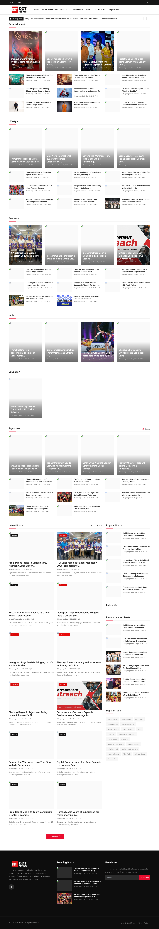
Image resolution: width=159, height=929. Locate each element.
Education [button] (100, 10)
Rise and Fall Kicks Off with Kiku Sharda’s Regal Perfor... (38, 103)
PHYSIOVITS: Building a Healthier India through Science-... (39, 270)
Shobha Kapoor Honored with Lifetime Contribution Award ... (135, 680)
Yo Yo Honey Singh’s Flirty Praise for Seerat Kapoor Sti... (136, 667)
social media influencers (127, 734)
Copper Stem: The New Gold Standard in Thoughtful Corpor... (87, 284)
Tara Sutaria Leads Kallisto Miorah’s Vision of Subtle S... (136, 187)
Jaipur (140, 729)
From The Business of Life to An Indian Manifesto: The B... (86, 270)
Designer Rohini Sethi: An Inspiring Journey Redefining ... (87, 187)
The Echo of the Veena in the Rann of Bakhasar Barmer (87, 480)
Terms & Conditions (127, 923)
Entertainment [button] (49, 10)
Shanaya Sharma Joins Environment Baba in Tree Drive (132, 353)
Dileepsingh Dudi (16, 68)
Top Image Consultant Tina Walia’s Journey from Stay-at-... (39, 284)
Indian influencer (113, 754)
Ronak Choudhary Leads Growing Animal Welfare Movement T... (59, 466)
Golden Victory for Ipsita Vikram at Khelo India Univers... (39, 494)
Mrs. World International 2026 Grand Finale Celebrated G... (59, 159)
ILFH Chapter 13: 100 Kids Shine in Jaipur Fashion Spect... (39, 187)
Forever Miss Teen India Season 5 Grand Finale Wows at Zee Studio (51, 18)
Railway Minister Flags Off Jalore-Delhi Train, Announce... (132, 466)
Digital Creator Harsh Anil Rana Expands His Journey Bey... (132, 159)
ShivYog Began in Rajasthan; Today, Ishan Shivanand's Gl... (25, 467)
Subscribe (145, 877)
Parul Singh (139, 719)
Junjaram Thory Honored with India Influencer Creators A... (136, 494)
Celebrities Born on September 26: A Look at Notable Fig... (135, 90)
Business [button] (77, 10)
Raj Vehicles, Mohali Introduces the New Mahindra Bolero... (39, 297)
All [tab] (143, 429)
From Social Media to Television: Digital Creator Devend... (38, 173)
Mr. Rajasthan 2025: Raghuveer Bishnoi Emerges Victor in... (86, 494)
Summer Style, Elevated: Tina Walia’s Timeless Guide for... (85, 200)
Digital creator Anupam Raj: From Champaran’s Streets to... (60, 353)
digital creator (112, 719)
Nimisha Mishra (113, 729)
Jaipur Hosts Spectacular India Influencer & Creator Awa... (135, 653)
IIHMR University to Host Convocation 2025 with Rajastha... (22, 409)
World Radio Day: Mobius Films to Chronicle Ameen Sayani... (87, 76)
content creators (133, 744)
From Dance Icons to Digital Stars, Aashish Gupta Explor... (25, 160)
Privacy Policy (143, 923)
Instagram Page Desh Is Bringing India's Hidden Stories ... (94, 256)
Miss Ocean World (128, 724)
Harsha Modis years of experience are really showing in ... (87, 173)
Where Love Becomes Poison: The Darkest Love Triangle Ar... (39, 76)
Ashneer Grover (140, 754)
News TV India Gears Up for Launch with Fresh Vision (136, 284)
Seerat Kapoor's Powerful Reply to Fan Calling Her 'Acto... (59, 62)
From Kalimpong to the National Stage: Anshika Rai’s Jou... (135, 575)
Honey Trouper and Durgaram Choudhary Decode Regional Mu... (135, 103)
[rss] (11, 887)
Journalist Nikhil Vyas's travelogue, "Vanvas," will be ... (136, 480)
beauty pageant (128, 729)
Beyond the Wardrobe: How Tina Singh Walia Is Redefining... (96, 159)
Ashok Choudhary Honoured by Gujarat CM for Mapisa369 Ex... (134, 270)
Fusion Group (112, 739)
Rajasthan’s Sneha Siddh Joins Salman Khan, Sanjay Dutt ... (132, 62)
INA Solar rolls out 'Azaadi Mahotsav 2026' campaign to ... (24, 256)
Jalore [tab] (147, 429)
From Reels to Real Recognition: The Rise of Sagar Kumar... (22, 353)
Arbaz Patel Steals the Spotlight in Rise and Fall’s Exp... (87, 103)
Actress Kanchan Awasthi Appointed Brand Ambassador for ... (87, 91)
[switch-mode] (148, 2)
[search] (148, 9)
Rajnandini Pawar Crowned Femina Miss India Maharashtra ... (135, 200)
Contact (11, 2)
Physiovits (124, 739)
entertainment (113, 749)
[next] (148, 18)
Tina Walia (126, 754)
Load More (54, 836)
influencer (111, 734)
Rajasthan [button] (114, 10)
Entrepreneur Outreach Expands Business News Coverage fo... (131, 256)
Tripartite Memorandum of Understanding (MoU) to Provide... (39, 480)
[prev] (145, 18)
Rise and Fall (112, 759)
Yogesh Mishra (113, 724)
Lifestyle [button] (64, 10)
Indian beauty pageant (130, 749)
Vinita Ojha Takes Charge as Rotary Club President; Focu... (87, 507)
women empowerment (116, 744)
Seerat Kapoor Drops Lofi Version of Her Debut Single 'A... (136, 694)
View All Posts (96, 526)
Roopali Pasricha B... (53, 165)
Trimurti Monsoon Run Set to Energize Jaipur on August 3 (37, 507)
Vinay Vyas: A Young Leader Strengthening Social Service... (97, 466)
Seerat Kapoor (126, 719)
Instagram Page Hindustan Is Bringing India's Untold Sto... (61, 257)
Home (36, 10)
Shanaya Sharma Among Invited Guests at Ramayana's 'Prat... (25, 62)
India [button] (88, 10)
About (19, 2)
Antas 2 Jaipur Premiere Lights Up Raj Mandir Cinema (97, 63)
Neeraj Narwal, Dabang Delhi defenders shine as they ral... (97, 354)
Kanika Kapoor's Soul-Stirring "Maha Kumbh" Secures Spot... (38, 90)
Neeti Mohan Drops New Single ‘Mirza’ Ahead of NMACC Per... (134, 76)
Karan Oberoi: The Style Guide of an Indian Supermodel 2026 (136, 173)
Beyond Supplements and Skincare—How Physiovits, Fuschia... (39, 200)
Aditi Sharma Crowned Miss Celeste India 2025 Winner (134, 534)
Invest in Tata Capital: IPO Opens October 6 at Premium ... (86, 297)
